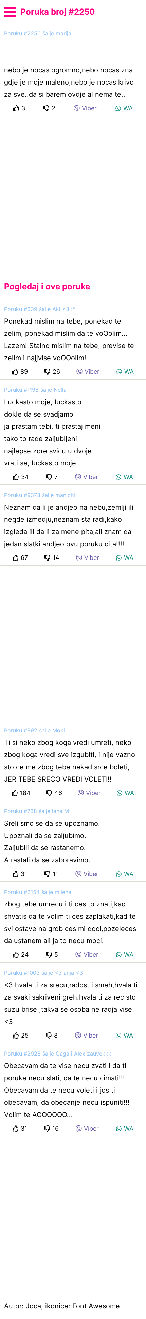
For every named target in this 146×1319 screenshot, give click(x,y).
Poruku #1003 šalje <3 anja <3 (43, 972)
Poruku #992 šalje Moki (34, 730)
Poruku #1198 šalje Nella (35, 389)
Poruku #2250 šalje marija (37, 33)
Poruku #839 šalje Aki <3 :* (39, 309)
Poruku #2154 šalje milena (37, 892)
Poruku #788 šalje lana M (36, 811)
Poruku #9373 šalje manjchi (39, 495)
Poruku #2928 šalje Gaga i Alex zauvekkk (57, 1053)
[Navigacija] (10, 11)
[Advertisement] (73, 193)
